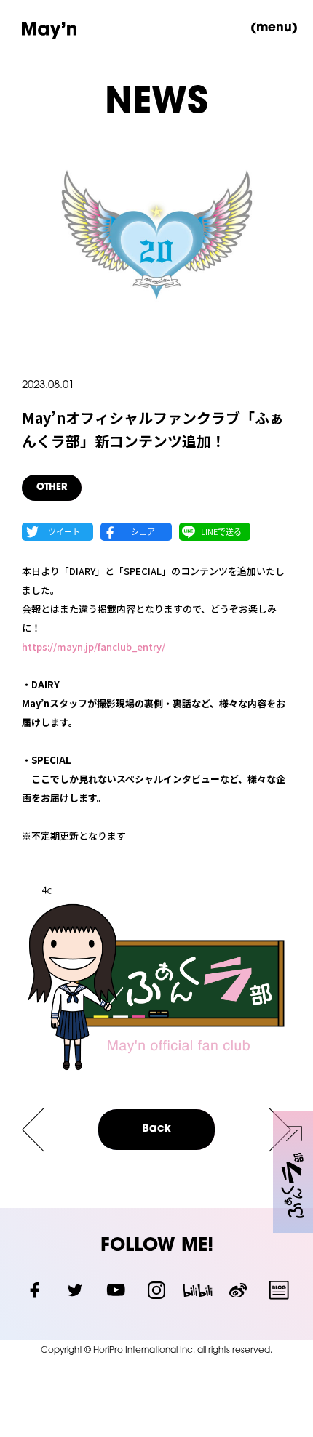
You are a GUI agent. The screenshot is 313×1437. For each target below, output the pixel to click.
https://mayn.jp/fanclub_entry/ (93, 646)
